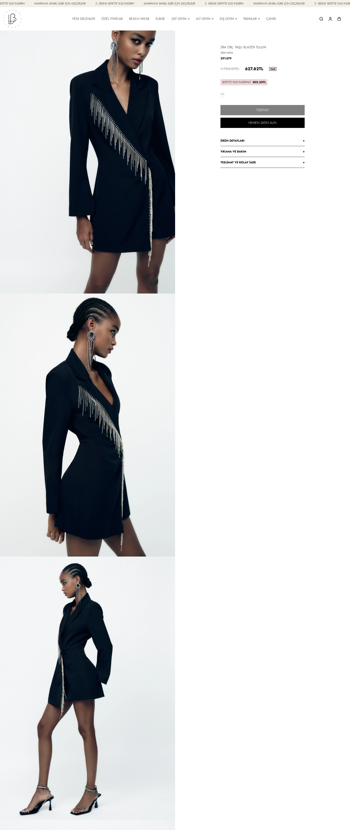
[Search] (321, 18)
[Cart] (339, 18)
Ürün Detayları (262, 141)
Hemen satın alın (262, 122)
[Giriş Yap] (330, 18)
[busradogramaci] (12, 19)
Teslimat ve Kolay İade (262, 162)
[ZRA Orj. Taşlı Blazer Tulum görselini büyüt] (87, 162)
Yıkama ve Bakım (262, 151)
